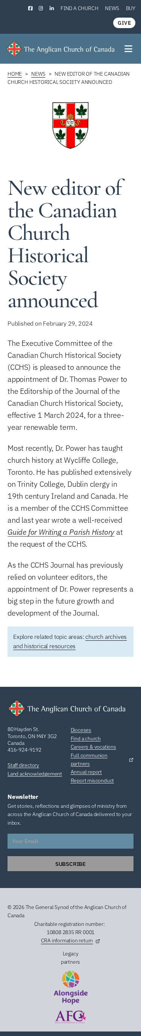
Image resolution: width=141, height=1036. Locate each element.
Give (124, 22)
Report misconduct (92, 780)
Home (15, 73)
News (112, 8)
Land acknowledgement (35, 773)
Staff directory (23, 765)
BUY (130, 8)
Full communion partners (89, 759)
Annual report (86, 771)
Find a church (79, 8)
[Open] (128, 48)
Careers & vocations (93, 746)
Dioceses (81, 730)
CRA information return (67, 940)
